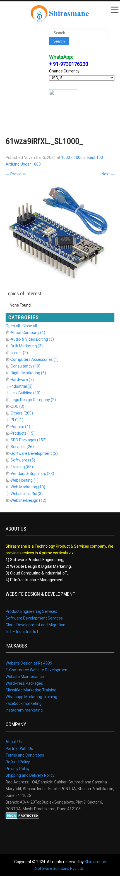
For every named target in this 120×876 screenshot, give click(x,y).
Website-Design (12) (28, 500)
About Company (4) (28, 332)
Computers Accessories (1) (35, 359)
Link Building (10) (25, 393)
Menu (114, 9)
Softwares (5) (23, 460)
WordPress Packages (24, 683)
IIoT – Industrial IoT (22, 631)
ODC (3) (17, 406)
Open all (13, 326)
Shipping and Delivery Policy (30, 775)
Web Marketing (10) (28, 487)
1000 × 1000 (72, 157)
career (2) (19, 352)
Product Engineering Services (31, 611)
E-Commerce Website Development (37, 670)
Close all (29, 326)
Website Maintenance (25, 676)
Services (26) (22, 446)
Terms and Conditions (25, 755)
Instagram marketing (24, 710)
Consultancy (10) (25, 366)
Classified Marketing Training (31, 690)
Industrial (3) (22, 386)
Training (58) (22, 467)
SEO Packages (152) (29, 440)
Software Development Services (34, 618)
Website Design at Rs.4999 (29, 663)
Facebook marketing (24, 703)
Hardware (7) (22, 379)
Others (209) (22, 413)
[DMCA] (22, 817)
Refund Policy (18, 762)
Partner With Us (19, 748)
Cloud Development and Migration (35, 625)
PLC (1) (17, 420)
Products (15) (23, 433)
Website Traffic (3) (27, 493)
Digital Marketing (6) (28, 373)
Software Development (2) (34, 453)
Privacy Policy (18, 768)
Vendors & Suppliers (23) (32, 473)
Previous (16, 174)
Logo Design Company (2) (33, 399)
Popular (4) (20, 426)
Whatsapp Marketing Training (31, 696)
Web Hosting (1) (25, 480)
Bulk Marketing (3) (27, 346)
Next (108, 174)
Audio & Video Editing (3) (32, 339)
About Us (14, 742)
